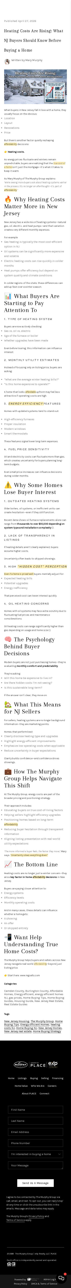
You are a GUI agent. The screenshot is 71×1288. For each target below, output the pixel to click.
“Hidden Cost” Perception (42, 566)
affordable (30, 391)
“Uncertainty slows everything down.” (29, 855)
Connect (44, 1093)
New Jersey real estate (18, 1031)
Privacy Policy (36, 1216)
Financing (57, 1078)
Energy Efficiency (25, 403)
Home (11, 1078)
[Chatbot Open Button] (61, 1278)
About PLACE (29, 1093)
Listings (22, 1078)
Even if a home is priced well (18, 573)
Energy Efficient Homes (34, 1024)
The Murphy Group (42, 1021)
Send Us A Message (35, 1183)
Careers (52, 1085)
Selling (45, 1078)
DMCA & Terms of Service (44, 1283)
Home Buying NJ (26, 1028)
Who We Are (37, 1085)
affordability (10, 144)
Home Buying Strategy (47, 1031)
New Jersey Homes (50, 1028)
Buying (34, 1078)
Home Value (21, 1085)
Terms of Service (15, 1220)
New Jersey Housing (16, 1021)
